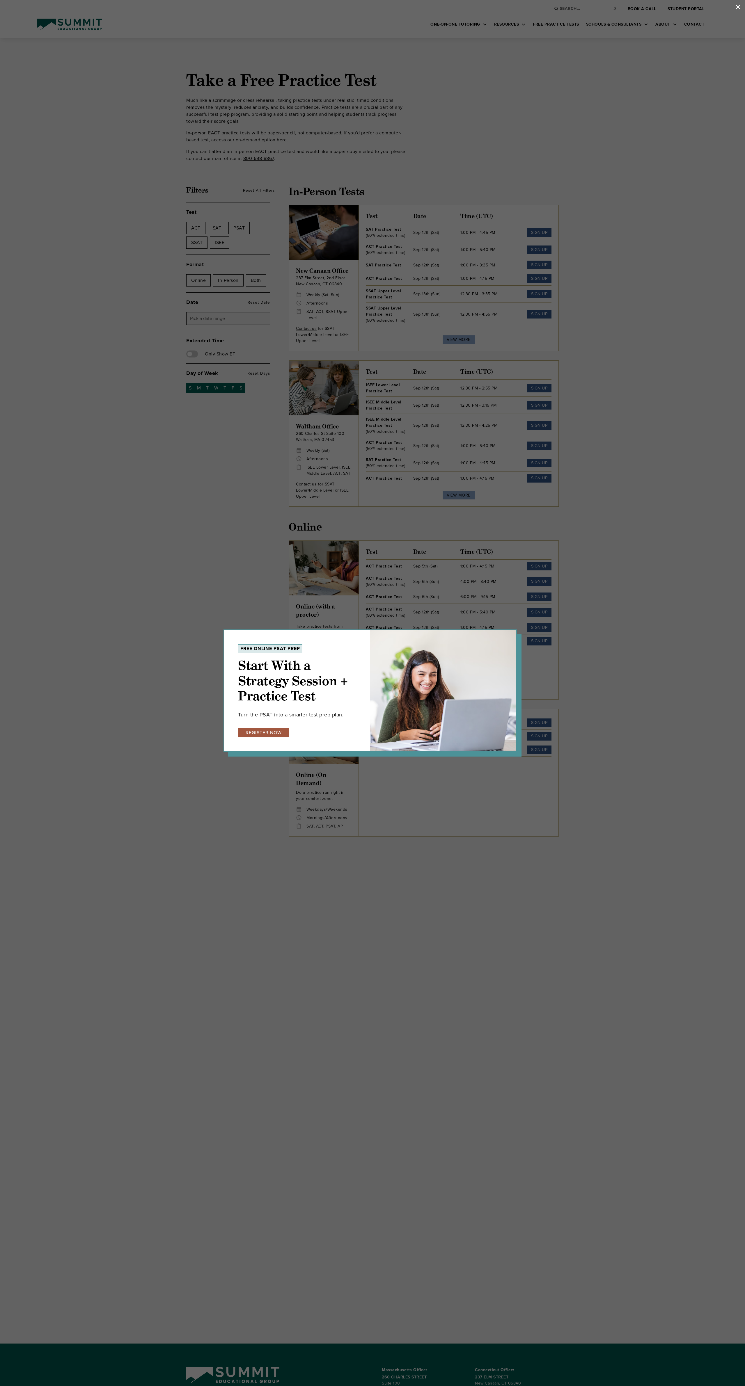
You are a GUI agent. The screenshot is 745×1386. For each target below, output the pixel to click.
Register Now (264, 732)
